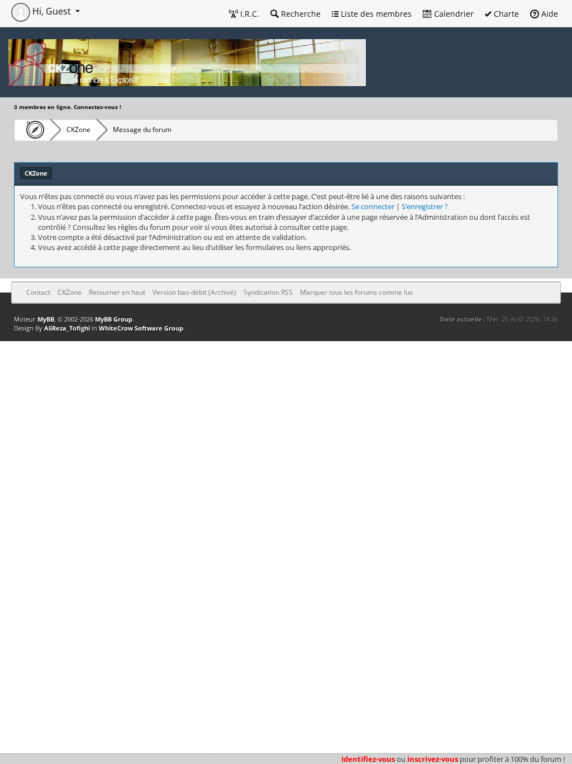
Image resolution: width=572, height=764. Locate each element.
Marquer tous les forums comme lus (356, 292)
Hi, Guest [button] (51, 11)
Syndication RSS (268, 292)
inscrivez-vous (432, 759)
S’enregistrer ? (425, 206)
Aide (548, 13)
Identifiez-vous (368, 759)
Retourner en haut (117, 292)
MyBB (45, 319)
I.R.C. (248, 13)
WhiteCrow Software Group (141, 328)
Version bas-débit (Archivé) (194, 292)
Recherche (300, 13)
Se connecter (372, 206)
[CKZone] (32, 130)
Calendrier (453, 13)
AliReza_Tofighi (67, 328)
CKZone (78, 129)
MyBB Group (113, 319)
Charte (505, 13)
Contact (38, 292)
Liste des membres (375, 13)
